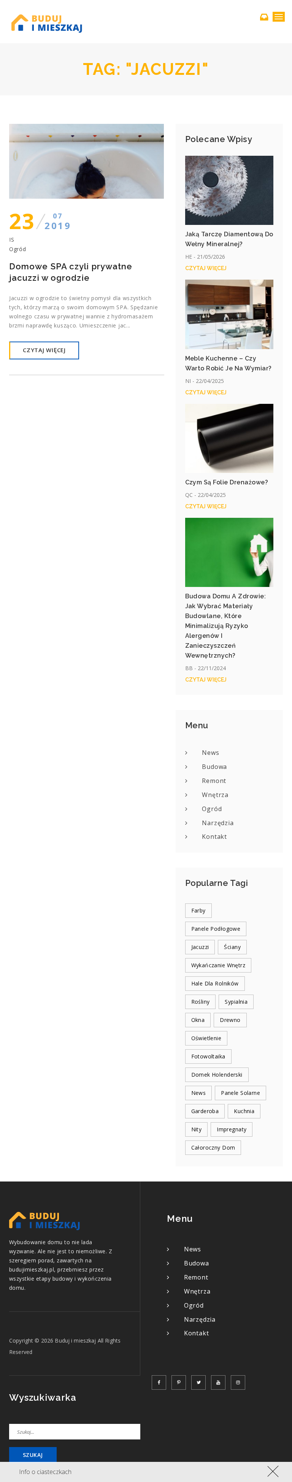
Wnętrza (215, 795)
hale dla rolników (215, 983)
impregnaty (231, 1129)
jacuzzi (200, 947)
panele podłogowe (216, 928)
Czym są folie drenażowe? (226, 482)
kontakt (214, 836)
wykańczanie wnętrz (218, 965)
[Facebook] (159, 1382)
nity (196, 1129)
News (210, 752)
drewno (230, 1019)
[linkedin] (238, 1382)
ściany (232, 947)
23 (40, 220)
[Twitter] (198, 1382)
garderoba (205, 1111)
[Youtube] (218, 1382)
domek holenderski (217, 1074)
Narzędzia (217, 823)
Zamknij (271, 1470)
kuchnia (244, 1111)
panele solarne (240, 1092)
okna (198, 1019)
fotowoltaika (208, 1056)
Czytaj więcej (44, 350)
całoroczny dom (213, 1147)
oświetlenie (206, 1038)
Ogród (17, 249)
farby (198, 910)
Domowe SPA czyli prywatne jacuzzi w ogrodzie (71, 272)
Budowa (214, 766)
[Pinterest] (178, 1382)
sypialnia (236, 1001)
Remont (214, 781)
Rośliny (200, 1001)
